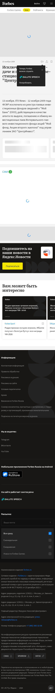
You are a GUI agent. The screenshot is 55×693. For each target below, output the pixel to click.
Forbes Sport (10, 323)
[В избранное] (51, 61)
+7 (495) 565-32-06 (34, 625)
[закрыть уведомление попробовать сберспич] (42, 70)
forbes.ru (28, 569)
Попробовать (25, 82)
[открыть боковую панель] (44, 3)
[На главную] (8, 3)
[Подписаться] (50, 522)
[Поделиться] (46, 61)
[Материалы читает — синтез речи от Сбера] (42, 61)
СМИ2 (6, 656)
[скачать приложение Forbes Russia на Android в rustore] (11, 474)
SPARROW (22, 656)
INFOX (38, 656)
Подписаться (12, 266)
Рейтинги (38, 10)
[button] (51, 3)
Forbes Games (17, 10)
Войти (37, 3)
